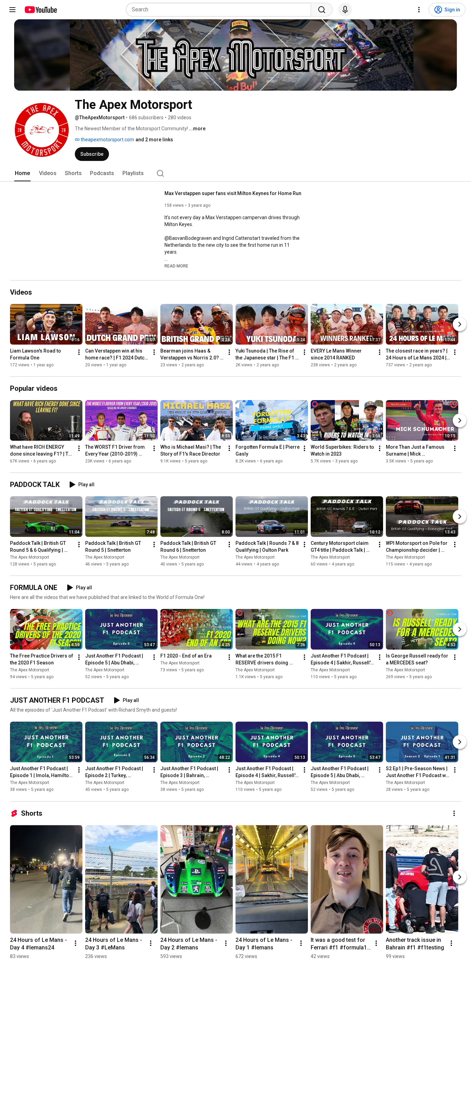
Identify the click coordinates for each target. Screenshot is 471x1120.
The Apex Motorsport (29, 557)
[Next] (460, 324)
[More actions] (79, 352)
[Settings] (419, 10)
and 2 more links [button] (154, 139)
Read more (176, 266)
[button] (176, 265)
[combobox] (220, 10)
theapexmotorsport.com (107, 139)
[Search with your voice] (345, 10)
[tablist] (235, 173)
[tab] (22, 173)
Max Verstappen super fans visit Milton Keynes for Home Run (232, 193)
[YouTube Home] (40, 9)
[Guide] (12, 10)
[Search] (322, 10)
